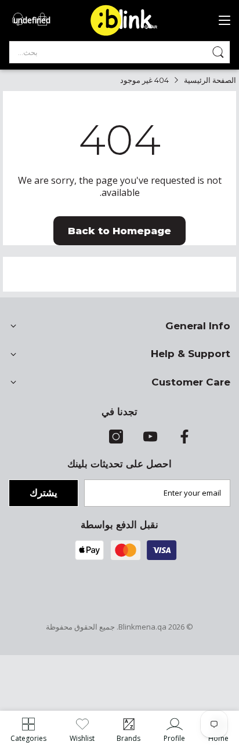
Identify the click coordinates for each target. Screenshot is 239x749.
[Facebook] (184, 440)
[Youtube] (150, 440)
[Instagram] (116, 440)
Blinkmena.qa (142, 626)
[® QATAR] (128, 35)
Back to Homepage (119, 231)
